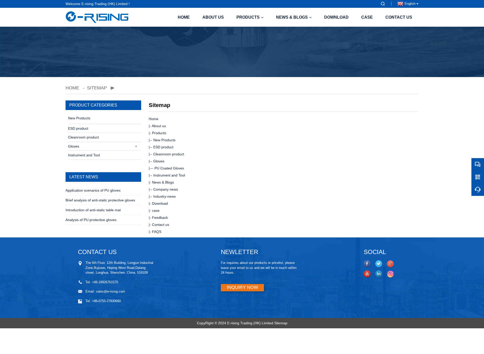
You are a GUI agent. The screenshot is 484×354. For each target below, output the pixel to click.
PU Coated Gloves (169, 168)
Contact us (398, 17)
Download (336, 17)
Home (184, 17)
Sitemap (280, 323)
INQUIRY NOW (242, 287)
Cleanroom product (83, 137)
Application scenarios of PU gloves (93, 190)
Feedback (160, 218)
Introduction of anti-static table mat (93, 210)
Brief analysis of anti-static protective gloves (100, 200)
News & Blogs (292, 17)
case (367, 17)
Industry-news (164, 196)
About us (213, 17)
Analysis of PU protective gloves (91, 220)
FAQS (156, 232)
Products (248, 17)
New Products (79, 118)
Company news (165, 189)
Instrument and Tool (84, 155)
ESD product (78, 128)
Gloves (73, 146)
